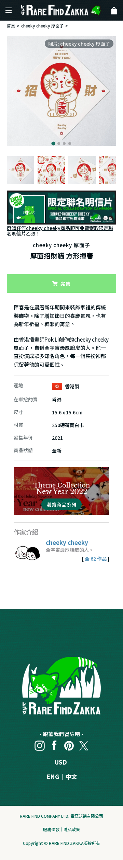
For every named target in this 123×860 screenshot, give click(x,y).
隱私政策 (72, 829)
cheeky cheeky (67, 542)
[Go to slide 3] (64, 143)
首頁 (11, 25)
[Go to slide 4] (69, 143)
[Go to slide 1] (53, 143)
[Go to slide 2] (58, 143)
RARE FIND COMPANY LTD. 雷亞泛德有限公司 (61, 816)
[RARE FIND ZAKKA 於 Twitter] (84, 744)
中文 (71, 776)
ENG (52, 776)
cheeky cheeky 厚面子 (42, 25)
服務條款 (51, 829)
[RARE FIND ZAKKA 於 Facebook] (54, 744)
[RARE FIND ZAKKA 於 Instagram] (40, 744)
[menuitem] (20, 170)
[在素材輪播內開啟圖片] (61, 91)
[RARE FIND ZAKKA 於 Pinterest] (69, 744)
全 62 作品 (96, 558)
